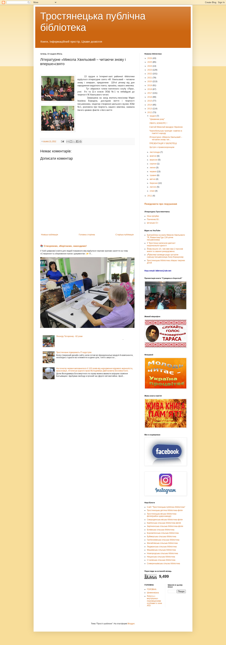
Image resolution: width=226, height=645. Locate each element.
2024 (150, 66)
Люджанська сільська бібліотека (162, 546)
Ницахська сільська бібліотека (161, 557)
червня (153, 171)
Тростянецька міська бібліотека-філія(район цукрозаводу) (162, 515)
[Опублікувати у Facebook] (77, 141)
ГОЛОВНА (151, 589)
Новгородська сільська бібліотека (162, 553)
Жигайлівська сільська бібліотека (162, 543)
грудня (153, 116)
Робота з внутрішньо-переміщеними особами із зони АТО (154, 601)
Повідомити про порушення (160, 204)
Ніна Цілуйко (153, 216)
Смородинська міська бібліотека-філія (165, 519)
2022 (150, 74)
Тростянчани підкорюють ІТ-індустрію (73, 352)
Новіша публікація (49, 234)
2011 (150, 196)
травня (153, 175)
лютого (153, 187)
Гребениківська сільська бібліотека (163, 540)
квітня (153, 179)
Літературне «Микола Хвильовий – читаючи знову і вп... (165, 138)
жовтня (153, 156)
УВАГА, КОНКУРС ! (158, 123)
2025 (150, 62)
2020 (150, 81)
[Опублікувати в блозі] (71, 141)
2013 (150, 108)
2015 (150, 101)
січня (152, 191)
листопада (155, 152)
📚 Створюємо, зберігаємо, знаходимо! (63, 246)
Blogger (131, 623)
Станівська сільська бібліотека (161, 560)
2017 (150, 93)
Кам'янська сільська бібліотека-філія (164, 523)
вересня (154, 160)
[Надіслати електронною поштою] (67, 141)
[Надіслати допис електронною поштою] (62, 141)
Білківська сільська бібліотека (160, 530)
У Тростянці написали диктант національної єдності (161, 244)
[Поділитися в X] (74, 141)
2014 (150, 105)
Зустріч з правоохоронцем (161, 147)
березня (154, 183)
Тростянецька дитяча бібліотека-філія (165, 510)
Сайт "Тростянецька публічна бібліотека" (166, 507)
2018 (150, 89)
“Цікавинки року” (157, 119)
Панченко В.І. (153, 219)
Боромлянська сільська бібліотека (163, 533)
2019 (150, 85)
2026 (150, 58)
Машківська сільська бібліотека (161, 550)
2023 (150, 70)
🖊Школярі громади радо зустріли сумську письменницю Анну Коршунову (165, 256)
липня (153, 167)
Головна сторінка (87, 234)
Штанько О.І (152, 223)
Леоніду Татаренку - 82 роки (69, 336)
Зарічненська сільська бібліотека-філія (165, 526)
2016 (150, 97)
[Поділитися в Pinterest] (80, 141)
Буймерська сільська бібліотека (161, 536)
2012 (150, 112)
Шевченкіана (153, 593)
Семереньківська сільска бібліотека (163, 563)
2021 (150, 78)
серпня (153, 164)
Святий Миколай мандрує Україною (166, 127)
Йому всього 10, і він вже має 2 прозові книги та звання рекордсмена (165, 250)
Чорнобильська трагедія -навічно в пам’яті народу (165, 132)
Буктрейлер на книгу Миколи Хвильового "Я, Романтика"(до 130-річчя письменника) (166, 237)
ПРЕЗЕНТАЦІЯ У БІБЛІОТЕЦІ (163, 143)
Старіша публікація (124, 234)
